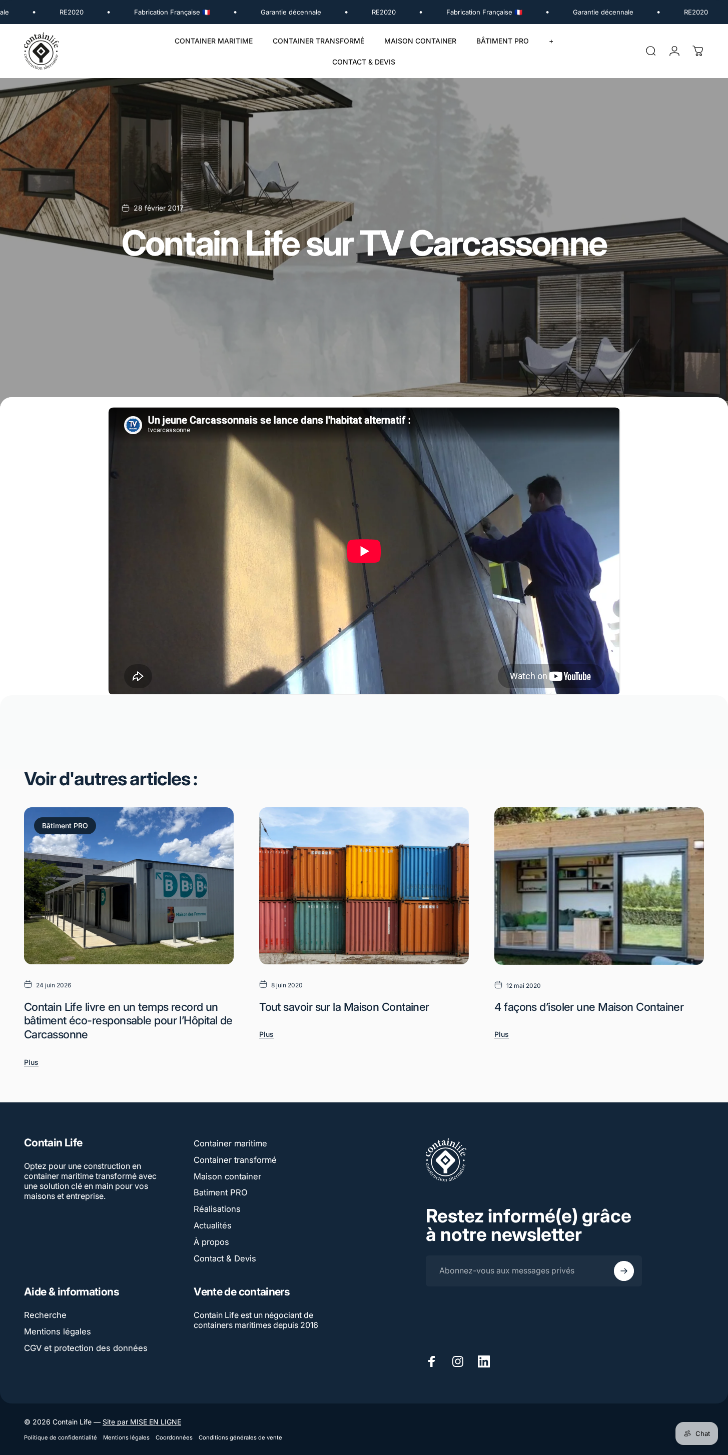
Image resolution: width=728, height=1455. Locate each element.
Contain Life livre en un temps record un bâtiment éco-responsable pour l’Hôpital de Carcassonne (128, 1020)
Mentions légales (57, 1331)
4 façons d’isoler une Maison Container (588, 1006)
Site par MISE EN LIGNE (142, 1421)
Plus (31, 1062)
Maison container (227, 1176)
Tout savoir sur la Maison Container (344, 1006)
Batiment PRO (221, 1192)
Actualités (213, 1225)
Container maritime (230, 1143)
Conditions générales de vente (240, 1437)
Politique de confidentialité (60, 1437)
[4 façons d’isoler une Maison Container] (599, 885)
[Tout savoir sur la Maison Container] (364, 885)
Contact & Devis (225, 1258)
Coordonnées (174, 1437)
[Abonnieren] (624, 1271)
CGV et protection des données (86, 1348)
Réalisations (217, 1209)
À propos (211, 1242)
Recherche (45, 1315)
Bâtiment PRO (65, 825)
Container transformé (235, 1160)
